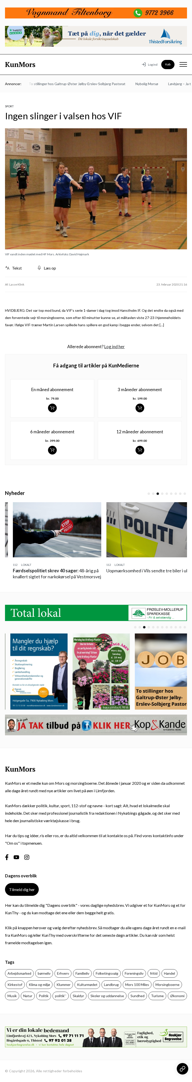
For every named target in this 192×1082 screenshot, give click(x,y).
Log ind (153, 64)
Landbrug (111, 984)
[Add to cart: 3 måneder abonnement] (140, 408)
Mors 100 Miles (137, 984)
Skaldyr (78, 996)
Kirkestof (15, 984)
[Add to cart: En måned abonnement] (52, 408)
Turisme (157, 996)
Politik (43, 996)
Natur (27, 996)
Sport (9, 106)
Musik (12, 996)
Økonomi (177, 996)
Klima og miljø (39, 984)
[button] (149, 493)
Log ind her (114, 346)
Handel (169, 973)
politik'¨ (60, 996)
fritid (154, 973)
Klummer (63, 984)
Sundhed (137, 996)
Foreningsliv (134, 973)
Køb (167, 64)
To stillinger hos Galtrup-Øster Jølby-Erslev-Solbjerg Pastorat (66, 84)
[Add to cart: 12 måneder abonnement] (140, 450)
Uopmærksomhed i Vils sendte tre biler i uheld (142, 570)
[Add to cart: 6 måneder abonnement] (52, 450)
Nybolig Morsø (135, 84)
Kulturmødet (87, 984)
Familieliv (82, 973)
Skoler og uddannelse (107, 996)
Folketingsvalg (107, 973)
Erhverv (63, 973)
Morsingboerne (168, 984)
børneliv (44, 973)
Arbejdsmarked (19, 973)
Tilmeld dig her (22, 889)
